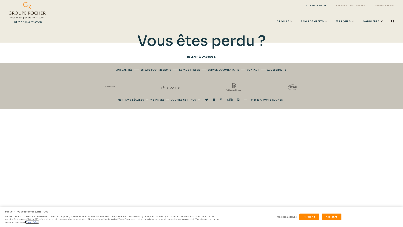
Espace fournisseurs (351, 5)
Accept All (332, 216)
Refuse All (309, 216)
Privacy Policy (32, 222)
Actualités (124, 69)
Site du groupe (316, 5)
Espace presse (384, 5)
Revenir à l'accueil (201, 56)
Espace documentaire (223, 69)
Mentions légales (131, 99)
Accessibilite (277, 69)
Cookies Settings (287, 216)
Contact (253, 69)
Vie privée (157, 99)
